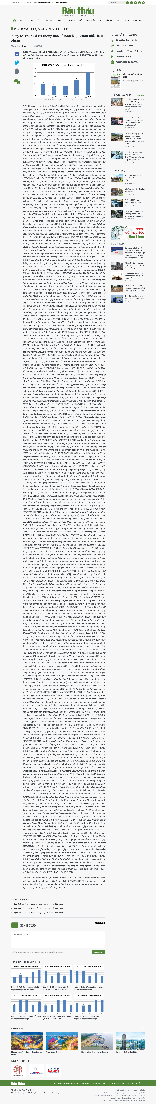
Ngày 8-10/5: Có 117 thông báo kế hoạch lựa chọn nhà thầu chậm (87, 1017)
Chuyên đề (18, 1028)
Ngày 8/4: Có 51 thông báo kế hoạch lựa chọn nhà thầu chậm (38, 908)
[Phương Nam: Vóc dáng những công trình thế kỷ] (27, 1041)
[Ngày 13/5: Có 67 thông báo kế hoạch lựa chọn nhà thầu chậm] (89, 975)
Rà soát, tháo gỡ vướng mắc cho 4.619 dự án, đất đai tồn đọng (135, 265)
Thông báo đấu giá (123, 56)
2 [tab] (137, 1028)
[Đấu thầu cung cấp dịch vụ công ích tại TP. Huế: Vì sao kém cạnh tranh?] (117, 214)
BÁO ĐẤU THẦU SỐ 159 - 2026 (133, 75)
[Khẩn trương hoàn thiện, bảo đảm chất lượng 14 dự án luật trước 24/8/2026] (117, 276)
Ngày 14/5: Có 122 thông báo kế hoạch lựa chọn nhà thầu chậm (55, 988)
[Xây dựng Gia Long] (53, 1070)
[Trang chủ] (14, 20)
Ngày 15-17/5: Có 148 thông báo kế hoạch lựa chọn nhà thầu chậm (25, 988)
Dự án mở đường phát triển (126, 1052)
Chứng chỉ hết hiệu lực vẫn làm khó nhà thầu (133, 201)
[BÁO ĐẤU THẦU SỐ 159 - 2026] (116, 81)
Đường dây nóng (122, 95)
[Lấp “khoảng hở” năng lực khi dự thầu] (117, 192)
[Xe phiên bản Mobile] (139, 2)
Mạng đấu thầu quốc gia (46, 2)
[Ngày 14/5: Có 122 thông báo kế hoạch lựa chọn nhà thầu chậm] (57, 975)
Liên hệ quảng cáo (72, 1083)
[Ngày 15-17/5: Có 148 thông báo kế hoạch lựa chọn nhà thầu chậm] (26, 975)
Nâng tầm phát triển (53, 1052)
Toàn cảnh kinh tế (65, 21)
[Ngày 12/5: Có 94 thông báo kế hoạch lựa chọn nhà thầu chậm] (26, 1004)
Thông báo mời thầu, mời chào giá (129, 51)
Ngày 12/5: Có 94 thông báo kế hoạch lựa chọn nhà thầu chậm (26, 1017)
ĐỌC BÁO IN (118, 70)
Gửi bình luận (98, 952)
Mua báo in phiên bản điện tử (100, 1083)
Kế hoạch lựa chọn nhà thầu (42, 28)
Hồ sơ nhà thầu (87, 21)
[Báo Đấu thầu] (18, 1083)
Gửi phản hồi (141, 95)
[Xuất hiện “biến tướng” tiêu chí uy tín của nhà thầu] (117, 178)
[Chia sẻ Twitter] (135, 2)
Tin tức (23, 21)
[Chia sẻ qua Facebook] (17, 54)
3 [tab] (139, 1028)
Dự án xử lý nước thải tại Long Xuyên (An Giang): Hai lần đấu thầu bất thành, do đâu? (134, 121)
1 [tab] (136, 1028)
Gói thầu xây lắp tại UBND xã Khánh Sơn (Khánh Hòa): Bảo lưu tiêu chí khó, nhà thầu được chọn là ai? (135, 138)
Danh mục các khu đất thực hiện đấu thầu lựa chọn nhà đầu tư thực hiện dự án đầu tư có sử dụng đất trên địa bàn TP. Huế (135, 253)
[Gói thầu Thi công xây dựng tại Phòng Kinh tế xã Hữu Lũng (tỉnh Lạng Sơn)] (117, 288)
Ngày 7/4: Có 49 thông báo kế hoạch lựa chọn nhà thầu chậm (38, 913)
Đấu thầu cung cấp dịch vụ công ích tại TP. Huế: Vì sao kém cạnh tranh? (134, 213)
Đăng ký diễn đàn (131, 1083)
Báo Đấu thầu (78, 12)
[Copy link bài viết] (17, 71)
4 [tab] (141, 1028)
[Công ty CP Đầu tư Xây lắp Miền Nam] (17, 1070)
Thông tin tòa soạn (59, 1083)
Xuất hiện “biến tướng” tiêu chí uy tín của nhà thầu (133, 177)
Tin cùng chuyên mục (26, 962)
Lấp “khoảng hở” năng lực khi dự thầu (135, 190)
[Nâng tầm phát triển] (62, 1041)
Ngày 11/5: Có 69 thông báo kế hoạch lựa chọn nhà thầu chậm (57, 1017)
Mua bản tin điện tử (118, 1083)
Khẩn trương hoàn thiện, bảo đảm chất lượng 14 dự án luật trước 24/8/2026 (134, 276)
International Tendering (125, 45)
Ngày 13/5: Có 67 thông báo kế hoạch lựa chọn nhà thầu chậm (88, 988)
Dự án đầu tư (105, 21)
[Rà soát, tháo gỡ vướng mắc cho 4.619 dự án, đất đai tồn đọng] (117, 266)
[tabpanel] (27, 1044)
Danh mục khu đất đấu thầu (127, 62)
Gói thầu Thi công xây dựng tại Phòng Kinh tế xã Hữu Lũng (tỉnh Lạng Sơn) (135, 288)
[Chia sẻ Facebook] (131, 2)
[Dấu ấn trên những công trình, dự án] (97, 1041)
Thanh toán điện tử (61, 2)
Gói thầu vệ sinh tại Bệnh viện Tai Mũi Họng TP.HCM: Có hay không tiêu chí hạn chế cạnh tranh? (134, 104)
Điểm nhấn (118, 171)
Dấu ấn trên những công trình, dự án (94, 1052)
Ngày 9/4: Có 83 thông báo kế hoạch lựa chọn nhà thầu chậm (38, 904)
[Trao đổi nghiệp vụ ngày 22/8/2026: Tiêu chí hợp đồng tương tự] (117, 299)
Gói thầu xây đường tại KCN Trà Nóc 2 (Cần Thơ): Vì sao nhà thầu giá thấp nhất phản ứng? (134, 155)
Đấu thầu (36, 21)
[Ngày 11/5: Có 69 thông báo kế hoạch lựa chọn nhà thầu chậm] (57, 1004)
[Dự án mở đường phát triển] (132, 1041)
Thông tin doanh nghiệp (129, 21)
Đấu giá (48, 21)
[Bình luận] (17, 79)
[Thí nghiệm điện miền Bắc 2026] (36, 1070)
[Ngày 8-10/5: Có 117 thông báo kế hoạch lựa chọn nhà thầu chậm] (89, 1004)
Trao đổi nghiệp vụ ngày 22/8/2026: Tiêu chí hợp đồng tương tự (134, 298)
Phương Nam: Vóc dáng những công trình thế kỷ (27, 1053)
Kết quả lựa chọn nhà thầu (126, 40)
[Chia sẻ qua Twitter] (17, 62)
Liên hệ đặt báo (85, 1083)
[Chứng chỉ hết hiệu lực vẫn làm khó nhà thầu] (117, 203)
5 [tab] (144, 1028)
